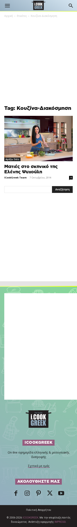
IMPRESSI (60, 521)
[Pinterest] (38, 494)
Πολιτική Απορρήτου (38, 509)
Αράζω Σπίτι (12, 159)
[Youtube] (61, 494)
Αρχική (8, 16)
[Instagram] (27, 494)
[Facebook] (16, 494)
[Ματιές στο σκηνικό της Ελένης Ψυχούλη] (38, 138)
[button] (7, 5)
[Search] (71, 5)
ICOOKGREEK (30, 517)
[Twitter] (50, 494)
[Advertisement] (38, 246)
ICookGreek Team (15, 177)
